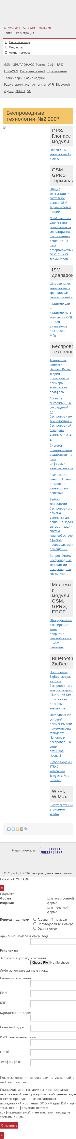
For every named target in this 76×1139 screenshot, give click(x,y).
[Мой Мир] (22, 829)
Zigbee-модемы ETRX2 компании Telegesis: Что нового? (61, 771)
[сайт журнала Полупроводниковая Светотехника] (27, 865)
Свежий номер (19, 42)
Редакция (44, 28)
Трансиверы (13, 78)
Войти (8, 33)
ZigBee (9, 91)
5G (29, 91)
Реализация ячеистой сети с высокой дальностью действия (60, 484)
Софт (51, 64)
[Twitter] (13, 829)
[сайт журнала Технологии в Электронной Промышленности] (13, 858)
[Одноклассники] (17, 829)
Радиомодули (34, 78)
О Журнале (12, 28)
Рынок (41, 64)
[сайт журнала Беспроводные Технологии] (62, 858)
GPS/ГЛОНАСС (23, 64)
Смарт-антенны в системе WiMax (61, 809)
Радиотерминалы (17, 84)
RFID (60, 64)
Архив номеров (20, 52)
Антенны (39, 84)
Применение (57, 71)
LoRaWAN (11, 71)
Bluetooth (63, 84)
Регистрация (25, 33)
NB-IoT (20, 91)
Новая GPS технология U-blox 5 (60, 154)
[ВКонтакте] (9, 829)
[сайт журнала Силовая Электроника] (51, 850)
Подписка (15, 47)
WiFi (51, 84)
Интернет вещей (32, 71)
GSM (7, 64)
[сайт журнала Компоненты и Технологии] (37, 858)
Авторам (29, 28)
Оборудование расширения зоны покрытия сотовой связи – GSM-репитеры (61, 633)
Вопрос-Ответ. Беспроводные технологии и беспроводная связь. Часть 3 (61, 565)
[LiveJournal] (26, 829)
